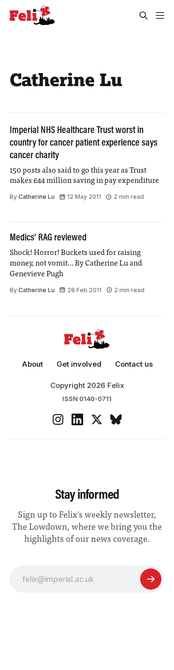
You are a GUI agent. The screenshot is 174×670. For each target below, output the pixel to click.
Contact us (134, 364)
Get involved (79, 364)
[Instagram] (58, 419)
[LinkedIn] (77, 419)
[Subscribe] (150, 579)
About (32, 364)
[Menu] (160, 15)
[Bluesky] (116, 419)
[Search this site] (143, 15)
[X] (96, 419)
